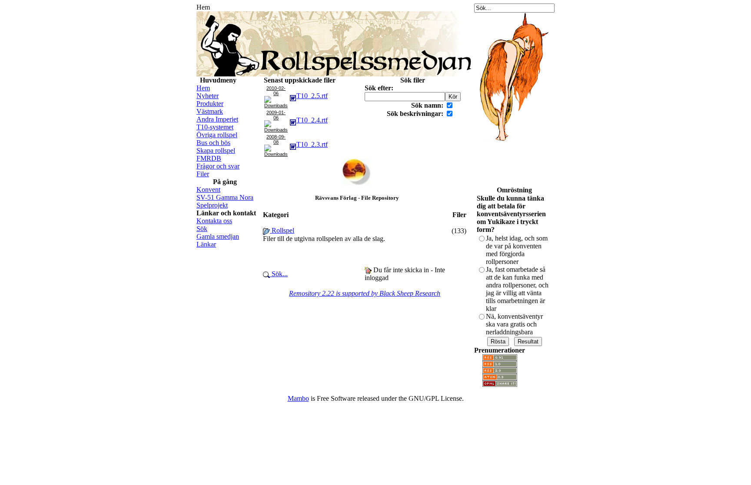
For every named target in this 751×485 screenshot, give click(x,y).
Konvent (208, 189)
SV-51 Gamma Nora (224, 197)
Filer (202, 174)
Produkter (209, 103)
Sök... (279, 273)
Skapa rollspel (215, 150)
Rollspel (282, 230)
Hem (203, 88)
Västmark (209, 111)
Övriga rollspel (216, 135)
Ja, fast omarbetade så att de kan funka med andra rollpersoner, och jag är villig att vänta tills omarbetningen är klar (517, 289)
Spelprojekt (212, 205)
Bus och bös (213, 142)
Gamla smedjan (217, 236)
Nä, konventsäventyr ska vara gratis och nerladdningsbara (514, 324)
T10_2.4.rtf (312, 120)
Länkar (206, 244)
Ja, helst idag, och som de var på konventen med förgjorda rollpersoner (517, 249)
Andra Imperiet (217, 119)
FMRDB (208, 158)
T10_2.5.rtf (312, 95)
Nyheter (207, 95)
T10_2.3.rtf (312, 144)
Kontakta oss (214, 220)
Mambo (298, 398)
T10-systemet (214, 127)
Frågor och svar (217, 166)
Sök (201, 228)
